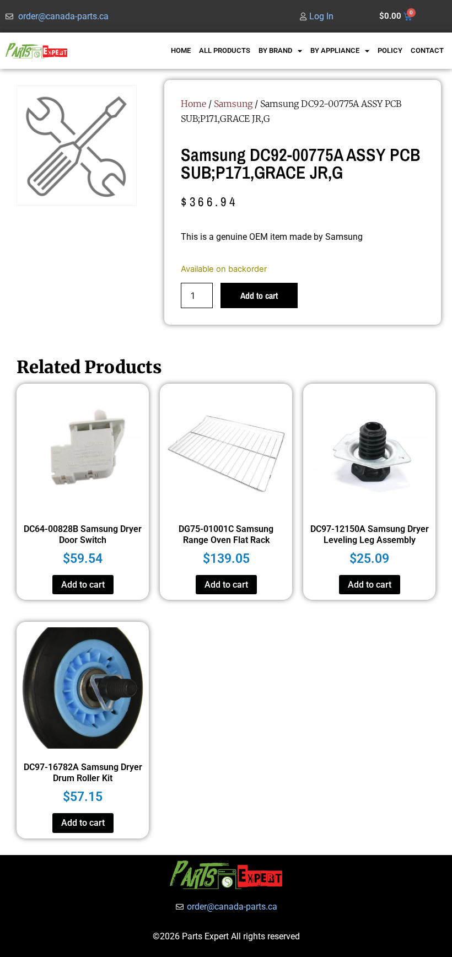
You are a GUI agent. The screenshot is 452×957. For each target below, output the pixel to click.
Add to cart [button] (83, 584)
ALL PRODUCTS (224, 50)
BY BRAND (275, 50)
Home (193, 103)
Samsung (233, 103)
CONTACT (427, 50)
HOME (181, 50)
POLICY (390, 50)
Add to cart (259, 295)
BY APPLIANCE (334, 50)
